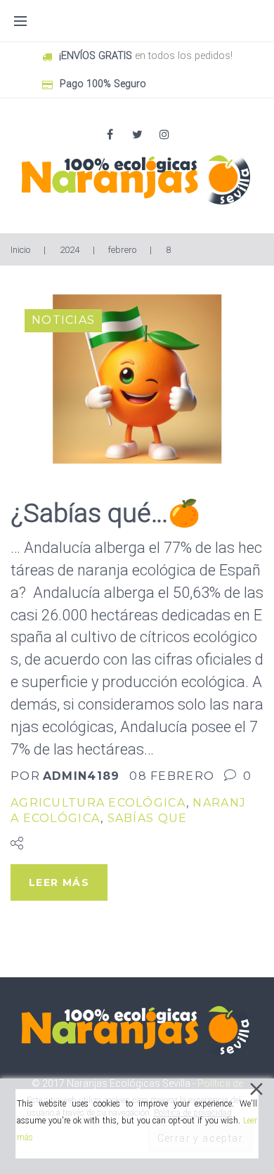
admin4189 (81, 776)
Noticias (63, 320)
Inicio (20, 249)
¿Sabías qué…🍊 (105, 513)
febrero (122, 249)
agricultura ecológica (98, 802)
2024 (69, 249)
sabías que (147, 818)
